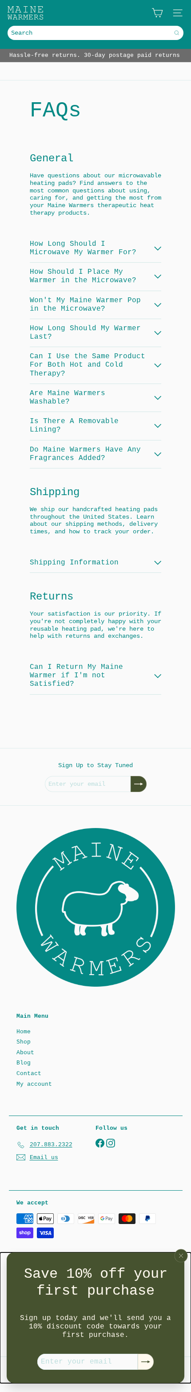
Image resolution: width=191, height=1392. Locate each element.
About (25, 1052)
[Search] (176, 33)
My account (34, 1084)
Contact (28, 1073)
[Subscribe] (146, 1362)
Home (23, 1031)
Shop (23, 1042)
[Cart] (157, 13)
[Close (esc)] (181, 1255)
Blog (23, 1063)
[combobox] (95, 33)
